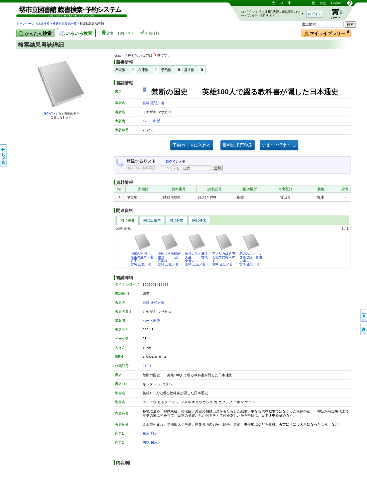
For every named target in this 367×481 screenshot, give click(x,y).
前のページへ (3, 155)
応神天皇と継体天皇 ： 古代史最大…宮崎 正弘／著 (196, 259)
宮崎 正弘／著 (154, 103)
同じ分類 (177, 220)
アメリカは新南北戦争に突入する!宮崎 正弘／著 (223, 259)
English (337, 3)
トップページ (25, 23)
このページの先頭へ (363, 315)
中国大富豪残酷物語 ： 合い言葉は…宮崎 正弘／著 (169, 259)
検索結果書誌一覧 (65, 23)
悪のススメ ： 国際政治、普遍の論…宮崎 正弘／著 (252, 259)
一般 (311, 3)
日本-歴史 (150, 434)
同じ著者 (128, 220)
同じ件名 (199, 220)
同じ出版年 (152, 220)
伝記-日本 (150, 443)
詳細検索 (43, 23)
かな (323, 3)
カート (334, 13)
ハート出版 (151, 121)
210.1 (147, 366)
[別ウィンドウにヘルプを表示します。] (350, 2)
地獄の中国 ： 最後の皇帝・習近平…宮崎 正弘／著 (143, 259)
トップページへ (363, 329)
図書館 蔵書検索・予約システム (69, 10)
